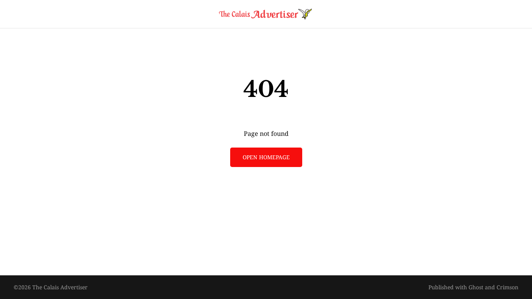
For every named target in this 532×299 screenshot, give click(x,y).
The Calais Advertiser (60, 287)
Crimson (507, 287)
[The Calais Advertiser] (265, 14)
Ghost (476, 287)
